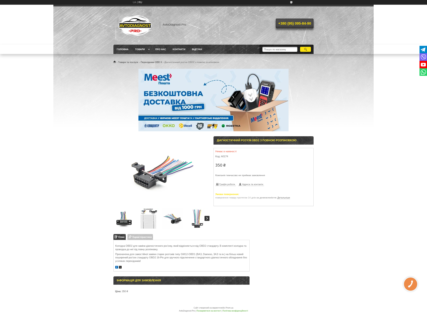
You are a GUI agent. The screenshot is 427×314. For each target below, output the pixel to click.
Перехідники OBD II (151, 62)
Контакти (179, 49)
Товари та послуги (128, 62)
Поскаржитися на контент (208, 311)
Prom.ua (229, 308)
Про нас (160, 49)
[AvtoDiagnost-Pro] (135, 24)
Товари (140, 49)
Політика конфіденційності (235, 311)
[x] (120, 267)
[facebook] (116, 267)
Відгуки (197, 49)
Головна (122, 49)
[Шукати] (305, 49)
